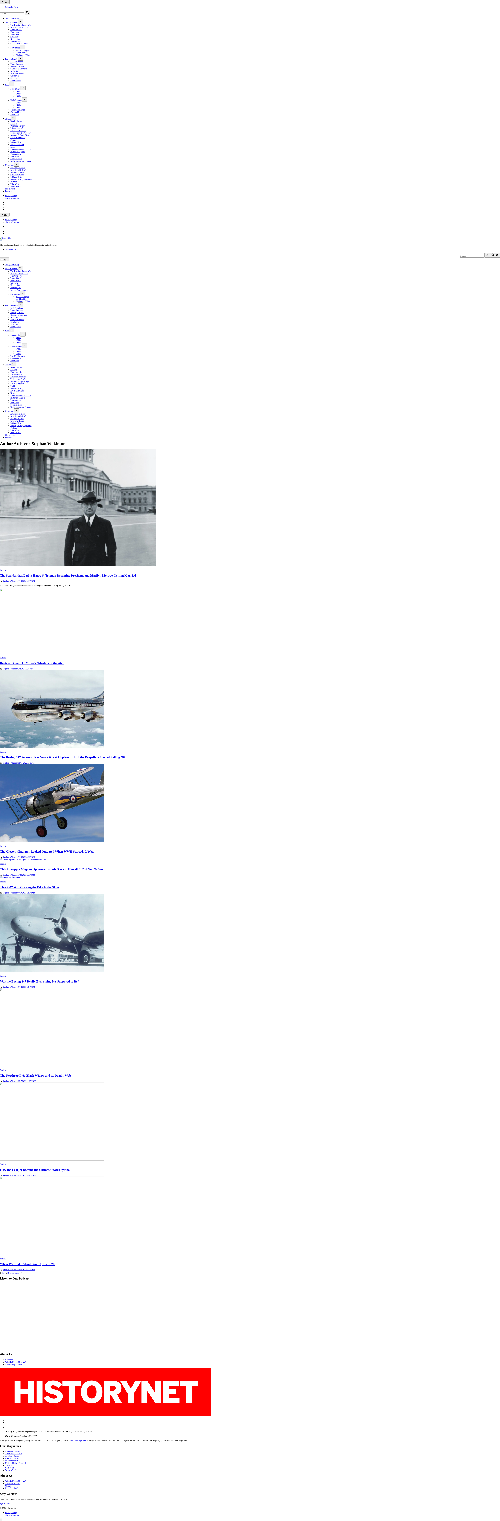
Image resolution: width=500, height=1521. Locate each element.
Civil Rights (21, 53)
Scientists (14, 78)
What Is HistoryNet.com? (15, 1362)
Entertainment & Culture (20, 149)
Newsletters (10, 189)
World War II (15, 34)
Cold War (14, 37)
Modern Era (15, 89)
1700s (18, 103)
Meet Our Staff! (11, 1488)
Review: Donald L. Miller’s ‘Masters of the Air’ (32, 663)
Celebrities (14, 76)
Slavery (13, 123)
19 (8, 1273)
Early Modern (16, 100)
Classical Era (15, 112)
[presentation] (20, 22)
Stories (3, 882)
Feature (3, 570)
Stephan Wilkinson (10, 581)
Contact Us (9, 1360)
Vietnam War (15, 41)
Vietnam (13, 182)
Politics (13, 140)
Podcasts (8, 191)
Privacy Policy (11, 195)
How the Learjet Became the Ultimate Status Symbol (35, 1169)
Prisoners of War (17, 128)
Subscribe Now (11, 7)
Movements (15, 48)
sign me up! (5, 1504)
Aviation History (17, 172)
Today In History (12, 18)
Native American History (20, 161)
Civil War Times (17, 175)
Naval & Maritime (17, 137)
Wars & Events (11, 22)
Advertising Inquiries (14, 1364)
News (12, 147)
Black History (16, 121)
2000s (18, 91)
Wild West (14, 156)
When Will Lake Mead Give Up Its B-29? (27, 1264)
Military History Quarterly (21, 179)
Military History (17, 142)
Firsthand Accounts (18, 130)
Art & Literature (17, 144)
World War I (15, 32)
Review (3, 658)
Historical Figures (17, 152)
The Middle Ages (17, 110)
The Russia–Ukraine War (20, 25)
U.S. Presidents (16, 62)
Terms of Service (12, 198)
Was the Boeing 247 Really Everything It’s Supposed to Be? (39, 981)
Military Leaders (17, 66)
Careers (8, 1486)
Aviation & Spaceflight (19, 135)
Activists (14, 71)
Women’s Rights (22, 50)
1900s (18, 94)
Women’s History (17, 126)
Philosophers (15, 80)
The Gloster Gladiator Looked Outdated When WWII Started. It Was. (47, 851)
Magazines (9, 165)
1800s (18, 96)
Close (6, 2)
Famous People (11, 59)
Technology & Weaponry (20, 133)
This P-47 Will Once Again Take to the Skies (29, 887)
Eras (7, 84)
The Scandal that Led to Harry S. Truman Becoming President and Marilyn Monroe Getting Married (68, 575)
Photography (15, 154)
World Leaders (16, 64)
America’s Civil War (18, 170)
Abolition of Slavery (24, 55)
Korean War (15, 39)
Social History (16, 159)
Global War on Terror (19, 44)
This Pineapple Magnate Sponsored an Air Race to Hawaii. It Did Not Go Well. (52, 869)
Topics (8, 118)
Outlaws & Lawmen (18, 69)
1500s (18, 107)
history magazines (78, 1440)
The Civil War (16, 30)
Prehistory (14, 114)
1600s (18, 105)
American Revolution (19, 27)
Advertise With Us (12, 1483)
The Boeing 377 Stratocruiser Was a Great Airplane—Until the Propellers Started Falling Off (62, 757)
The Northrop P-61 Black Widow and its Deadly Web (35, 1075)
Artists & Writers (17, 73)
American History (17, 168)
